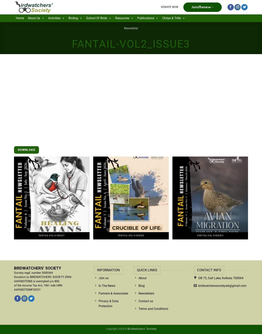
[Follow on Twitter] (244, 7)
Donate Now (169, 7)
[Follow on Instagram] (237, 7)
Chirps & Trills (171, 18)
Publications (145, 18)
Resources (122, 18)
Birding (73, 18)
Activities (54, 18)
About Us (34, 18)
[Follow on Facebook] (230, 7)
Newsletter (131, 28)
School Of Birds (96, 18)
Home (20, 18)
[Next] (240, 188)
